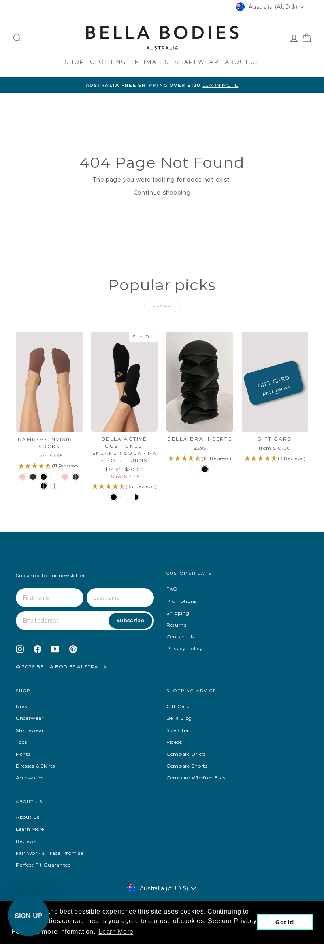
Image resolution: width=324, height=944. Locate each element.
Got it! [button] (284, 922)
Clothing (108, 62)
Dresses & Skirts (35, 766)
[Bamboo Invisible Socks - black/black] (43, 486)
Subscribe (130, 620)
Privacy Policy (184, 648)
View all (162, 306)
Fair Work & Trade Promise (49, 853)
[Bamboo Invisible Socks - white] (54, 476)
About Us (242, 62)
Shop (75, 62)
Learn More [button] (115, 931)
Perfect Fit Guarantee (43, 865)
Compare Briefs (186, 754)
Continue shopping (162, 192)
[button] (28, 915)
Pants (23, 754)
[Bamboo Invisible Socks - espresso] (33, 476)
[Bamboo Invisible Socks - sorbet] (22, 476)
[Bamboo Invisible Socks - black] (43, 476)
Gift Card (178, 706)
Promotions (181, 601)
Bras (21, 706)
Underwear (29, 718)
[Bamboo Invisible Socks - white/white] (54, 486)
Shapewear (197, 62)
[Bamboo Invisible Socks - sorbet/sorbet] (65, 476)
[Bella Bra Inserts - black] (205, 469)
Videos (174, 742)
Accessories (30, 778)
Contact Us (180, 637)
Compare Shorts (187, 766)
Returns (176, 625)
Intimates (150, 62)
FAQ (172, 589)
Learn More (30, 829)
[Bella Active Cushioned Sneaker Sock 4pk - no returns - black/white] (135, 497)
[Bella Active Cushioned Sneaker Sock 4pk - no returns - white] (124, 497)
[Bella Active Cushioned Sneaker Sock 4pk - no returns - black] (113, 497)
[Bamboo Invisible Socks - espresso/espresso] (75, 476)
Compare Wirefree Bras (196, 778)
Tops (21, 742)
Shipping (178, 613)
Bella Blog (179, 718)
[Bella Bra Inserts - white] (194, 469)
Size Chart (179, 730)
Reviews (26, 841)
